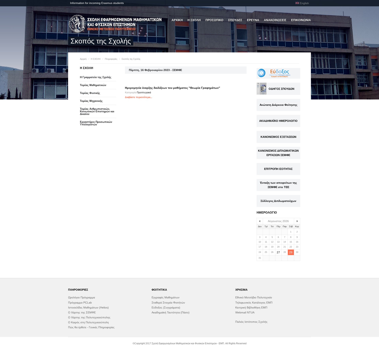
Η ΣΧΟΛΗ (194, 20)
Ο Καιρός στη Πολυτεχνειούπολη (88, 322)
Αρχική (83, 59)
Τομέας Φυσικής (90, 93)
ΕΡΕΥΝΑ (253, 20)
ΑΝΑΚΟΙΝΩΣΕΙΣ (275, 20)
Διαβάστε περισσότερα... (138, 97)
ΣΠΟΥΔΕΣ (235, 20)
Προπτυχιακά (144, 92)
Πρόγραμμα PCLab (80, 302)
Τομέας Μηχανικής (91, 100)
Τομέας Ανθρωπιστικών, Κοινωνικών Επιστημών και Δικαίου (97, 111)
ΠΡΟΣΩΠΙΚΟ (214, 20)
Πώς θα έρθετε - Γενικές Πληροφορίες (91, 327)
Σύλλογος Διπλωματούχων (278, 200)
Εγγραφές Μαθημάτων (165, 297)
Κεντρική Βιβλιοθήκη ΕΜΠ (251, 307)
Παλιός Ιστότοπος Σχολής (251, 321)
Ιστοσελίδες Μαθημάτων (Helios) (88, 307)
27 (278, 252)
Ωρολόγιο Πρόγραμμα (81, 297)
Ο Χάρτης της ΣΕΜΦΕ (82, 312)
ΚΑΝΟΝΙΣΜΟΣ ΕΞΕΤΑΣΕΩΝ (278, 136)
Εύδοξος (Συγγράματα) (166, 307)
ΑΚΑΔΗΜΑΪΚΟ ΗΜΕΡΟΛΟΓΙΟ (278, 120)
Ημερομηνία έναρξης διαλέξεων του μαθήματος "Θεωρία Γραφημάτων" (172, 87)
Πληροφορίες (111, 59)
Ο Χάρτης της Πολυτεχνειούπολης (89, 317)
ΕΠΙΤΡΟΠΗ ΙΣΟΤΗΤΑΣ (278, 168)
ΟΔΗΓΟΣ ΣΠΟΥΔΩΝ (281, 88)
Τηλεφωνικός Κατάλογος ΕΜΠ (253, 302)
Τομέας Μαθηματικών (93, 85)
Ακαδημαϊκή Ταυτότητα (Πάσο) (171, 312)
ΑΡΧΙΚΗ (177, 20)
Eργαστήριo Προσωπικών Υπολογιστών (96, 123)
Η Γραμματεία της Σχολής (95, 77)
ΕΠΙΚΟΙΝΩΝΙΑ (301, 20)
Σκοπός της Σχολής (131, 59)
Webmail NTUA (244, 312)
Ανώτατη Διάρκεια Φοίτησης (278, 104)
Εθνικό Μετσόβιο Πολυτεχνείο (253, 297)
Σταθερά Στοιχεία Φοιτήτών (168, 302)
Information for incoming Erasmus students (97, 3)
